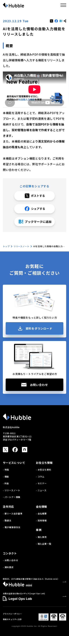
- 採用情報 (41, 520)
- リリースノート (11, 490)
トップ (6, 246)
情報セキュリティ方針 (12, 619)
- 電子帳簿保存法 (11, 527)
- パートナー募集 (11, 496)
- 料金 (6, 483)
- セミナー (41, 483)
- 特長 (6, 469)
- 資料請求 (8, 567)
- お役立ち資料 (43, 469)
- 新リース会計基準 (12, 513)
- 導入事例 (41, 536)
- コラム (40, 476)
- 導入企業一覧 (43, 543)
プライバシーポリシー (12, 613)
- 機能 (6, 476)
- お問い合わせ (10, 560)
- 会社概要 (41, 513)
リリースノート (21, 246)
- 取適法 (7, 520)
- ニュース (41, 490)
